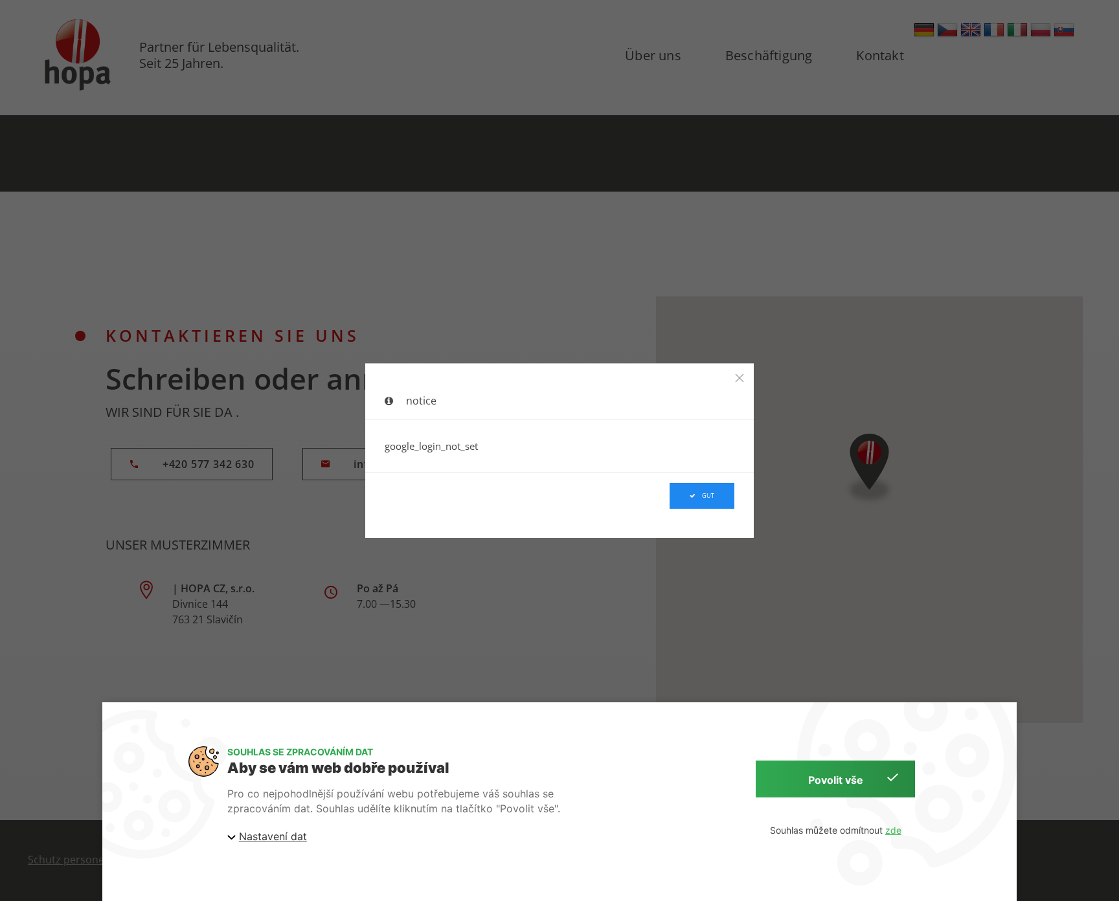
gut (708, 496)
